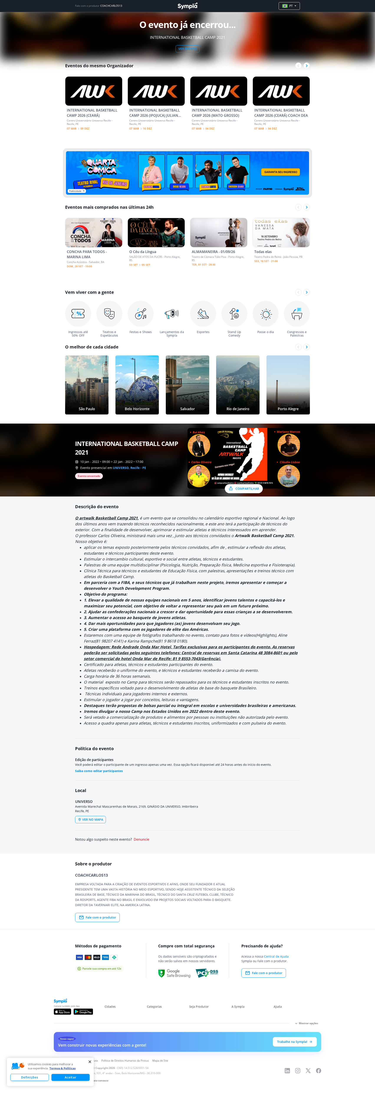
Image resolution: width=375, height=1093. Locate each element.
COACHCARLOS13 (111, 5)
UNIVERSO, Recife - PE (129, 468)
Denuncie (141, 839)
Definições (29, 1077)
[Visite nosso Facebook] (318, 1070)
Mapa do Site (160, 1060)
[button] (18, 1066)
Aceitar (70, 1077)
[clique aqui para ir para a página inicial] (187, 6)
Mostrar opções (308, 1023)
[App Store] (62, 1012)
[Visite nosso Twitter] (308, 1070)
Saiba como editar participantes (99, 771)
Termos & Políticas (62, 1068)
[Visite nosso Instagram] (297, 1070)
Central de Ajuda (276, 956)
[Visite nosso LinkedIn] (287, 1070)
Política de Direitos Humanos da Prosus (125, 1060)
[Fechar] (90, 1062)
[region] (50, 1072)
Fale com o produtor (101, 917)
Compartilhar (247, 489)
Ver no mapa (92, 819)
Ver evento (187, 49)
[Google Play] (83, 1012)
